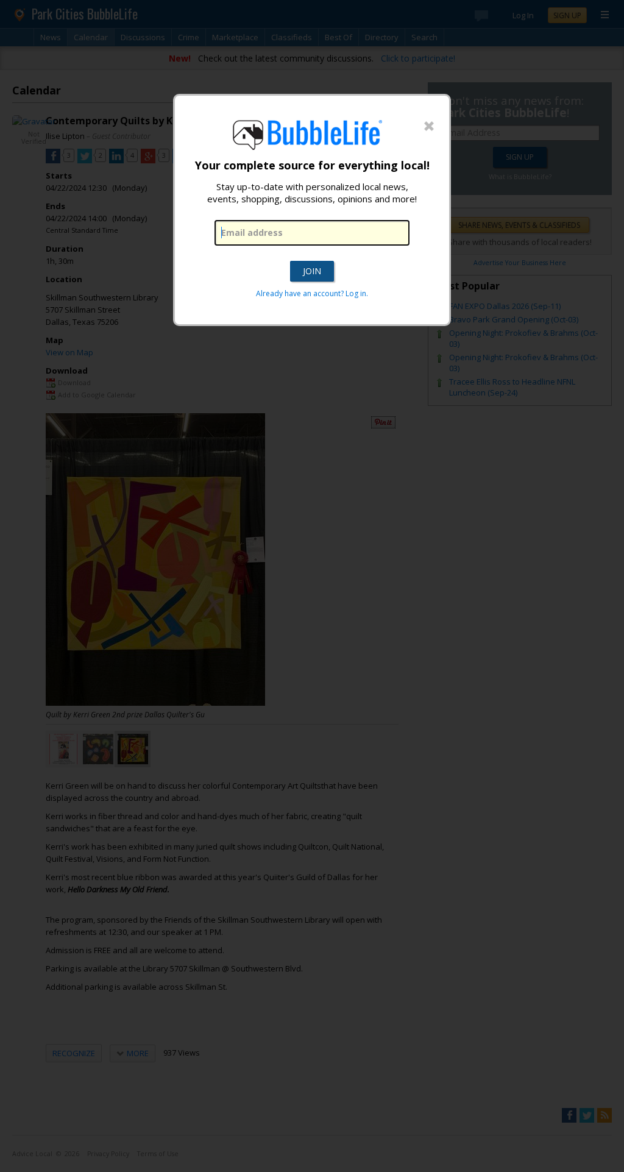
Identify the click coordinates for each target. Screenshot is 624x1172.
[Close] (429, 126)
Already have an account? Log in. (312, 293)
